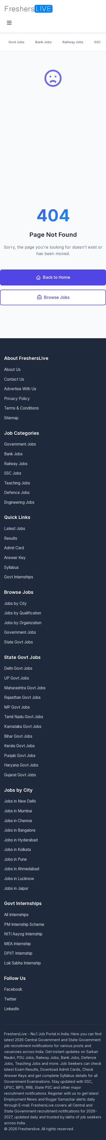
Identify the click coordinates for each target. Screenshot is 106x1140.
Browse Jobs (56, 297)
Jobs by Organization (22, 622)
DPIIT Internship (18, 953)
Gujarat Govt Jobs (20, 774)
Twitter (10, 999)
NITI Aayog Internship (23, 934)
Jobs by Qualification (22, 613)
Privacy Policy (17, 398)
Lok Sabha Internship (22, 963)
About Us (12, 369)
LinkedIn (11, 1008)
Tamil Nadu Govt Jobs (23, 716)
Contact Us (14, 379)
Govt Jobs (16, 42)
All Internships (16, 914)
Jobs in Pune (15, 859)
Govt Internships (18, 577)
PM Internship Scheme (24, 924)
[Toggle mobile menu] (9, 23)
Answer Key (15, 557)
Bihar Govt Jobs (18, 736)
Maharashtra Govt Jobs (25, 687)
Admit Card (14, 547)
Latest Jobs (14, 528)
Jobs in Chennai (18, 820)
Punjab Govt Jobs (20, 755)
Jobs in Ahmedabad (21, 868)
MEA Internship (17, 943)
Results (10, 538)
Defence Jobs (17, 492)
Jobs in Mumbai (18, 810)
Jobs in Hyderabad (21, 840)
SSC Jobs (12, 473)
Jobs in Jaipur (16, 888)
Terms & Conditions (21, 408)
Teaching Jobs (17, 483)
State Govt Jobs (18, 642)
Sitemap (11, 417)
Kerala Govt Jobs (19, 745)
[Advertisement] (53, 152)
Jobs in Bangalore (20, 830)
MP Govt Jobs (17, 707)
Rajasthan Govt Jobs (22, 697)
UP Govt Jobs (16, 678)
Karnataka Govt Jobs (22, 726)
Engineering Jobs (19, 502)
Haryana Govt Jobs (21, 765)
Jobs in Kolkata (17, 849)
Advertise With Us (20, 388)
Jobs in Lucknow (19, 878)
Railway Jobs (73, 42)
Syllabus (11, 567)
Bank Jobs (43, 42)
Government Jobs (20, 444)
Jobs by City (15, 603)
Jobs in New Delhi (20, 801)
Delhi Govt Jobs (18, 668)
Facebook (13, 989)
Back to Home (56, 277)
